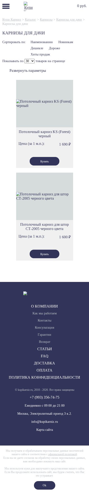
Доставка (44, 363)
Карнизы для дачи (69, 19)
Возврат (44, 342)
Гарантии (44, 334)
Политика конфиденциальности (44, 377)
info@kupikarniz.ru (44, 421)
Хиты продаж (40, 54)
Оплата (44, 370)
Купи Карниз (11, 19)
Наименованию (42, 42)
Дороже (54, 48)
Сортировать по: (14, 42)
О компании (44, 306)
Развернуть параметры (27, 71)
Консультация (44, 327)
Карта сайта (44, 430)
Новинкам (65, 42)
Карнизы (46, 19)
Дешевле (37, 48)
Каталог (30, 19)
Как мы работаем (45, 313)
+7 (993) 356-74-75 (44, 397)
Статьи (44, 349)
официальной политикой (62, 454)
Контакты (44, 320)
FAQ (44, 356)
